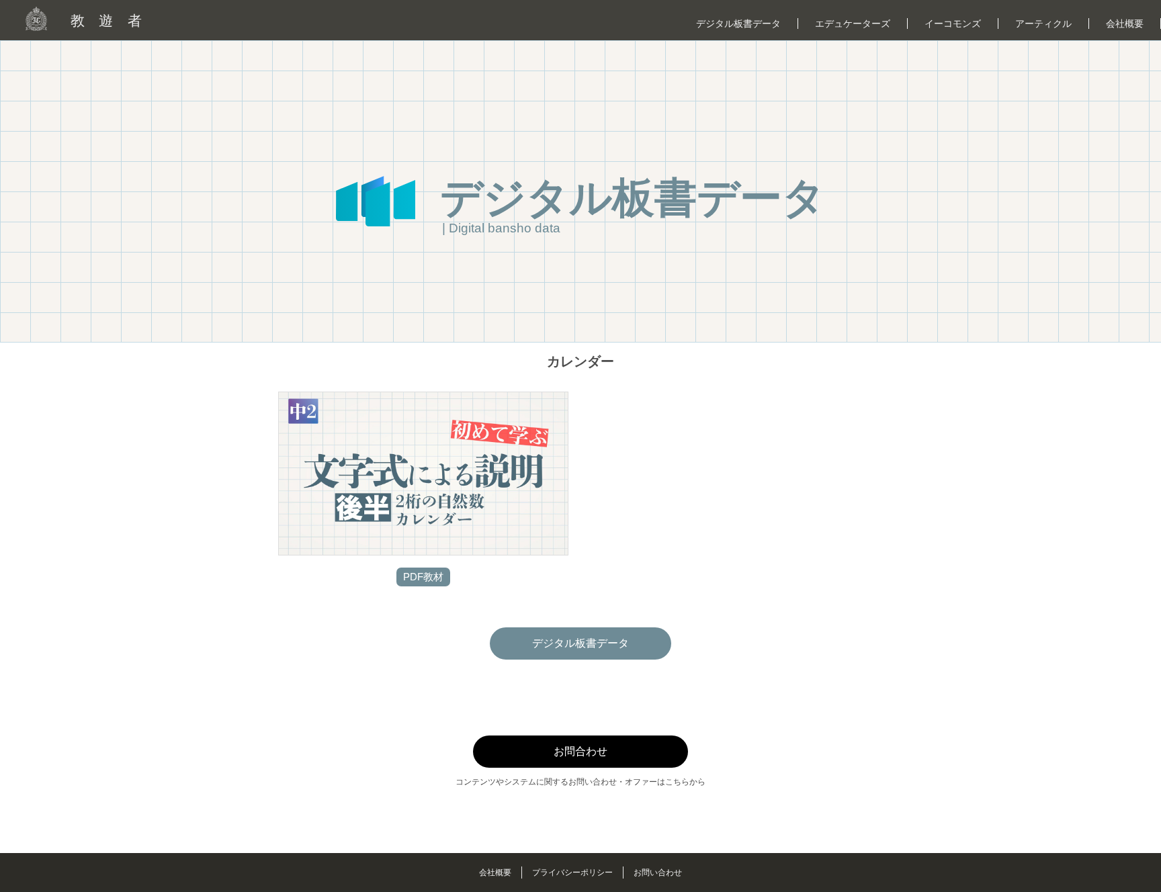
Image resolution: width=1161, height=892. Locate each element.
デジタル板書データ (738, 23)
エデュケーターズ (852, 23)
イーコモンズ (952, 23)
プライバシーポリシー (572, 872)
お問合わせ (580, 751)
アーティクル (1043, 23)
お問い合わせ (658, 872)
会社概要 (1125, 23)
